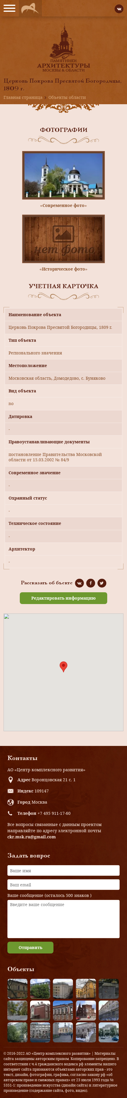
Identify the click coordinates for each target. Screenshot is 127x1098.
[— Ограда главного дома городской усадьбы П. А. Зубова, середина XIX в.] (109, 989)
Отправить (30, 947)
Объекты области (67, 97)
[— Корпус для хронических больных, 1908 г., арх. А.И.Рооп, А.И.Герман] (63, 989)
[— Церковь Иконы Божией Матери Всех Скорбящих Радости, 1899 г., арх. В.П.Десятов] (86, 1011)
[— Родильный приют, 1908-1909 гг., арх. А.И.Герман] (63, 1011)
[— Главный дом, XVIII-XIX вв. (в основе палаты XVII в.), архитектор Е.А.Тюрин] (17, 989)
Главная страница (23, 97)
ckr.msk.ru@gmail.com (31, 837)
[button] (63, 667)
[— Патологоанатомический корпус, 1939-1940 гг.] (40, 1011)
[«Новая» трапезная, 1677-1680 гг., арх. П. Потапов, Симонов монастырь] (86, 1032)
